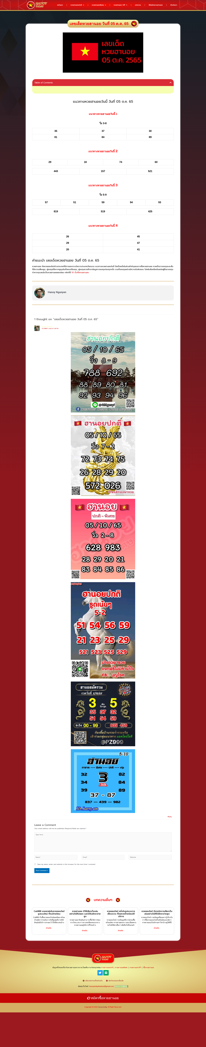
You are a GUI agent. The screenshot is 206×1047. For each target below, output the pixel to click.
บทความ (138, 5)
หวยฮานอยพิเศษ (98, 5)
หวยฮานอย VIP (119, 5)
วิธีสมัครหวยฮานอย (156, 5)
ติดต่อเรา (173, 5)
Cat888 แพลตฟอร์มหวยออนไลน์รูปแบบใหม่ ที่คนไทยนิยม (49, 912)
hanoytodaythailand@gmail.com (101, 986)
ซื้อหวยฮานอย (148, 967)
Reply (170, 817)
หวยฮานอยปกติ (76, 5)
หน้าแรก (60, 5)
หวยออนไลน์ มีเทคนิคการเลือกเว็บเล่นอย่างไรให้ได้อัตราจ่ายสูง (157, 912)
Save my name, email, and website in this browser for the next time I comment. (66, 864)
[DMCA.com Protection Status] (121, 986)
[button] (171, 83)
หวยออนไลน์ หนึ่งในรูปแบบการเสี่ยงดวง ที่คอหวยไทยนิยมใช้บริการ (121, 914)
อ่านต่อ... (49, 928)
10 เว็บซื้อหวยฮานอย (80, 272)
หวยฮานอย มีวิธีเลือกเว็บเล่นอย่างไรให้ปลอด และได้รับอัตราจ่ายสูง (85, 914)
